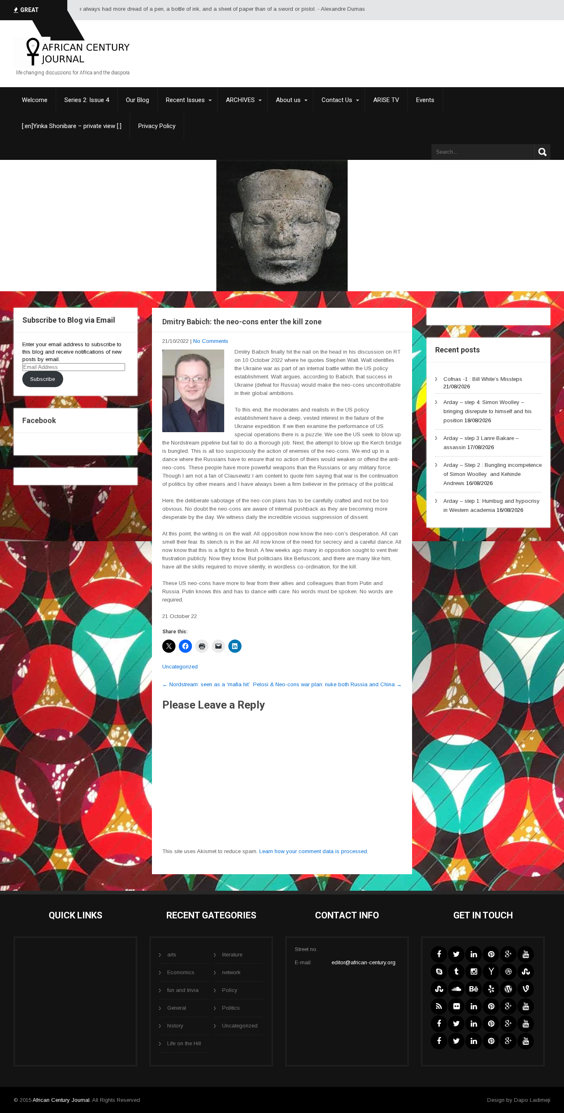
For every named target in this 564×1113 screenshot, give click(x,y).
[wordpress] (508, 989)
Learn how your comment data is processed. (313, 851)
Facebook (39, 420)
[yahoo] (491, 971)
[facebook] (439, 954)
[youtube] (525, 954)
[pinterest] (491, 954)
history (175, 1026)
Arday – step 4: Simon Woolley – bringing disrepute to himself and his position (487, 411)
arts (171, 954)
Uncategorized (180, 667)
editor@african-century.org (364, 962)
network (231, 972)
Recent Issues (185, 100)
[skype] (439, 971)
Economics (180, 972)
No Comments (210, 341)
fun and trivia (183, 990)
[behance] (473, 989)
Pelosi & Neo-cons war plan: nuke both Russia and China (327, 684)
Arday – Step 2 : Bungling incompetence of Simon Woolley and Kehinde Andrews (492, 474)
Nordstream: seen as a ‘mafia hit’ (206, 684)
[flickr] (456, 1006)
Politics (231, 1008)
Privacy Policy (156, 126)
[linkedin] (473, 954)
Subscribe (42, 379)
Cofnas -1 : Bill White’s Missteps (482, 379)
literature (232, 954)
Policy (229, 990)
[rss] (439, 1006)
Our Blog (137, 100)
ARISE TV (386, 100)
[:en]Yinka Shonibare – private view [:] (71, 126)
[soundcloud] (456, 989)
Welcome (34, 100)
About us (288, 100)
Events (425, 100)
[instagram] (473, 971)
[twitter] (456, 954)
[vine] (525, 989)
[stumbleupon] (525, 971)
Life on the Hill (184, 1043)
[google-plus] (508, 954)
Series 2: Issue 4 (86, 100)
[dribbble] (508, 971)
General (176, 1008)
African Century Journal (61, 1100)
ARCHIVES (240, 100)
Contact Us (337, 100)
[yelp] (491, 989)
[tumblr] (456, 971)
